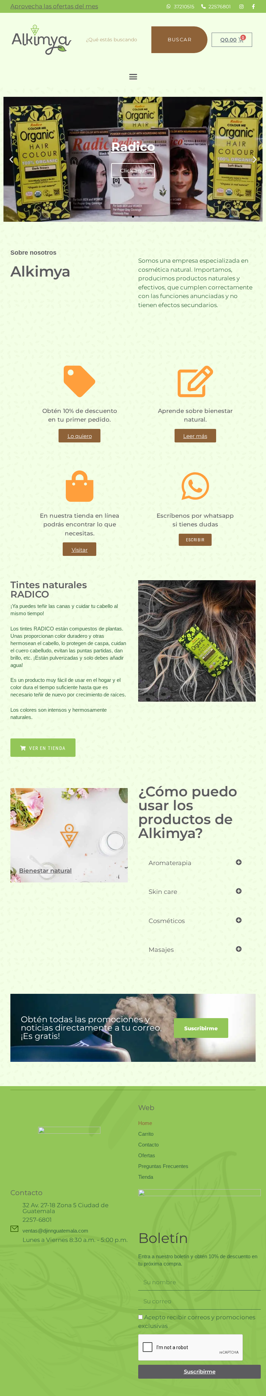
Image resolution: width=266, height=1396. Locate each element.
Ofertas (146, 1155)
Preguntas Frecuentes (163, 1166)
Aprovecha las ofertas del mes (54, 6)
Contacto (148, 1145)
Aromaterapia (170, 863)
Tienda (145, 1177)
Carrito (145, 1134)
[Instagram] (241, 6)
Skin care (163, 892)
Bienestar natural (45, 870)
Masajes (161, 950)
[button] (133, 76)
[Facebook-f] (253, 6)
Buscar (180, 39)
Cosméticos (167, 921)
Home (145, 1123)
